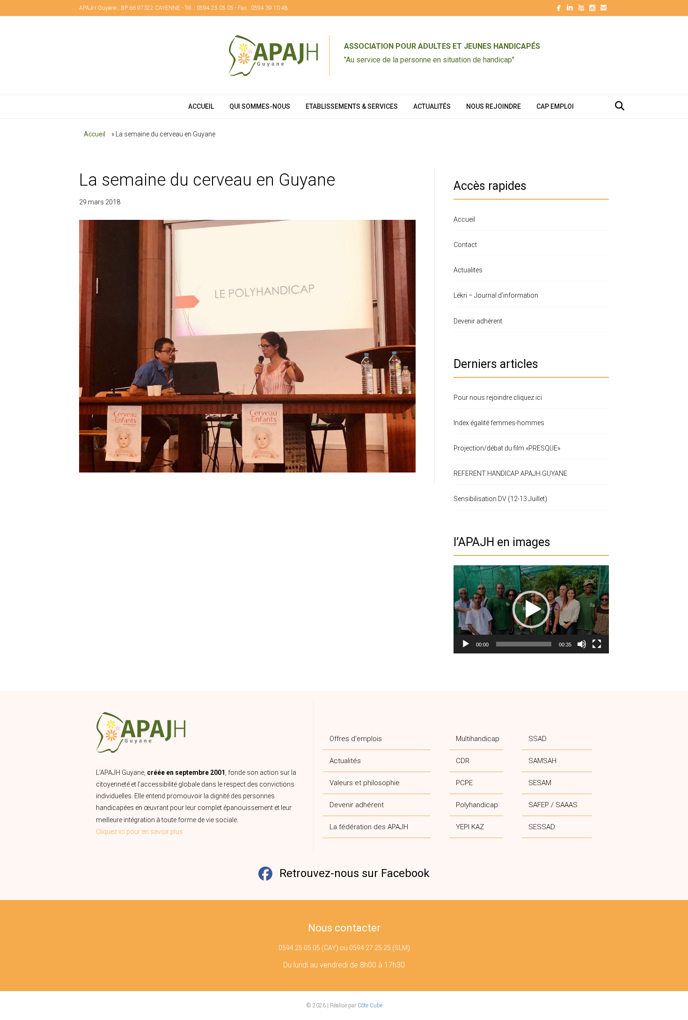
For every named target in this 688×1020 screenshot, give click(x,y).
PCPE (464, 783)
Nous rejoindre (493, 106)
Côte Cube (370, 1005)
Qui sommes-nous (259, 106)
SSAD (537, 739)
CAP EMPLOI (555, 106)
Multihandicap (477, 739)
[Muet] (581, 644)
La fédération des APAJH (368, 827)
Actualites (468, 270)
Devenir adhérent (478, 321)
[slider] (523, 644)
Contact (465, 244)
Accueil (201, 106)
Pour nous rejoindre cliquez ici (498, 397)
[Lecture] (465, 644)
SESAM (539, 783)
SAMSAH (542, 761)
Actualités (432, 106)
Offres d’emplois (355, 739)
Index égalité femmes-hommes (499, 423)
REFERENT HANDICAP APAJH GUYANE (510, 473)
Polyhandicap (477, 805)
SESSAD (541, 827)
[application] (531, 609)
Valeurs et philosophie (364, 783)
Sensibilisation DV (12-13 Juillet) (500, 498)
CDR (462, 761)
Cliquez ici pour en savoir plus (139, 831)
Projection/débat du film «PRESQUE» (507, 448)
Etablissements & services (352, 106)
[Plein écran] (596, 644)
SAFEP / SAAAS (553, 805)
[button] (531, 609)
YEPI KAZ (470, 827)
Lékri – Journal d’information (496, 295)
